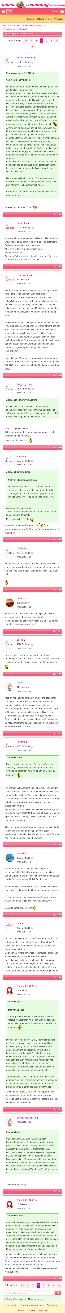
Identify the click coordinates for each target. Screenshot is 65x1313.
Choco (20, 640)
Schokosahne (23, 275)
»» (33, 46)
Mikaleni (21, 683)
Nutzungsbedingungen (32, 1305)
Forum (16, 25)
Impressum (12, 1305)
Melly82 (20, 853)
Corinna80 (22, 223)
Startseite (7, 25)
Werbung (43, 1310)
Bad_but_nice (23, 384)
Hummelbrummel (25, 57)
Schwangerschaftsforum (32, 25)
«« (25, 41)
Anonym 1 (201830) (26, 986)
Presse (31, 1310)
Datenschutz (52, 1305)
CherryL (20, 598)
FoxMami (21, 548)
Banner (21, 1310)
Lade (19, 923)
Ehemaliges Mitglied (26, 1118)
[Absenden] (9, 11)
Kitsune (20, 456)
